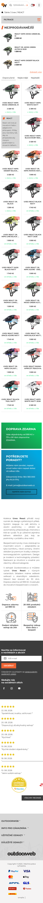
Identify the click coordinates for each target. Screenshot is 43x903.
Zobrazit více (36, 72)
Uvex (13, 12)
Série (7, 12)
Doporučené (9, 78)
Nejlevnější (23, 78)
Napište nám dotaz (21, 492)
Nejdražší (35, 78)
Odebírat (9, 666)
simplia (21, 898)
